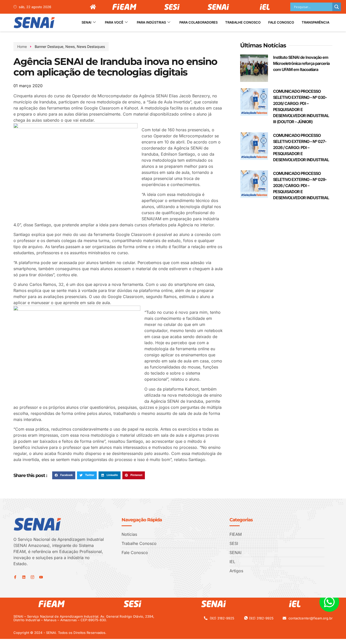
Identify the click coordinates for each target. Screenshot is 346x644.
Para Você (114, 22)
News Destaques (91, 46)
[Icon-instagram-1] (32, 577)
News (70, 46)
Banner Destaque (49, 46)
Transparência (315, 22)
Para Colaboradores (198, 22)
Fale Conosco (281, 22)
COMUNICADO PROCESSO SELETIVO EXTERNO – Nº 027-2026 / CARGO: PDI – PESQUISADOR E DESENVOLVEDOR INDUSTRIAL (301, 147)
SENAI (86, 22)
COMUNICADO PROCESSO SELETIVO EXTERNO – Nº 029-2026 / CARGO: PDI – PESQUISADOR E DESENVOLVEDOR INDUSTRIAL (301, 185)
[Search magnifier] (336, 7)
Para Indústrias (151, 22)
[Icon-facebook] (15, 577)
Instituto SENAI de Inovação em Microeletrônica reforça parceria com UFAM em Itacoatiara (301, 63)
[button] (63, 475)
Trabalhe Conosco (243, 22)
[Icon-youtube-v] (41, 577)
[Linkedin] (24, 577)
